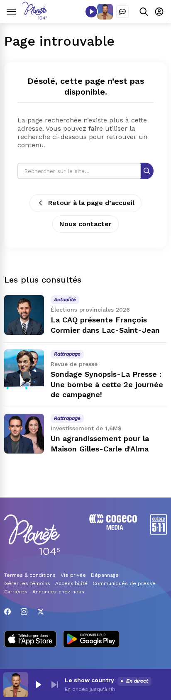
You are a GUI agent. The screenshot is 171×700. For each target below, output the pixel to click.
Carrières (15, 592)
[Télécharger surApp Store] (30, 640)
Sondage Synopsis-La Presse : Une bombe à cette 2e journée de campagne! (107, 384)
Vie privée (73, 575)
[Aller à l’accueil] (34, 17)
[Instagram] (24, 611)
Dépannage (105, 575)
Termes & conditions (30, 575)
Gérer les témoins (27, 583)
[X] (40, 611)
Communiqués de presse (124, 583)
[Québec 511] (158, 533)
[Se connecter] (159, 11)
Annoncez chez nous (58, 592)
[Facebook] (7, 611)
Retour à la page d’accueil (91, 203)
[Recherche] (147, 171)
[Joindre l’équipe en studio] (122, 11)
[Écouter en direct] (91, 11)
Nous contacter (85, 224)
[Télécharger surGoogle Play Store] (91, 640)
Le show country (89, 680)
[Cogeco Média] (113, 528)
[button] (38, 684)
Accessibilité (71, 583)
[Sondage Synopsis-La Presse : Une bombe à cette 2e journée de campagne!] (24, 369)
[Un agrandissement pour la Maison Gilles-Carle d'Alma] (24, 434)
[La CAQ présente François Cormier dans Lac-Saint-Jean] (24, 315)
